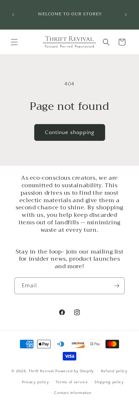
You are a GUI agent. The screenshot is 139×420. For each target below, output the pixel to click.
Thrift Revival (42, 371)
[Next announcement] (126, 14)
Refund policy (114, 371)
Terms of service (72, 382)
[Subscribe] (116, 285)
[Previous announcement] (13, 14)
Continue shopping (69, 132)
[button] (14, 42)
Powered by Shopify (74, 371)
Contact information (72, 393)
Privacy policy (35, 382)
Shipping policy (109, 382)
